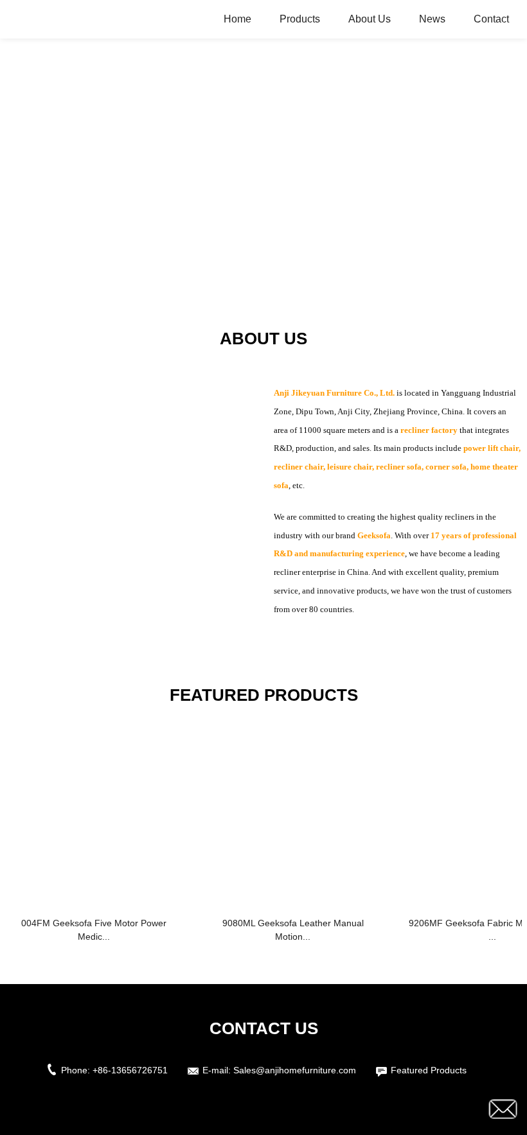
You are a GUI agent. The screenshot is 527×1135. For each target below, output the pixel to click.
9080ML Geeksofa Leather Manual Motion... (293, 930)
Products (300, 18)
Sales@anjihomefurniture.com (294, 1070)
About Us (369, 18)
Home (237, 18)
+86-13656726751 (130, 1070)
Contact (491, 18)
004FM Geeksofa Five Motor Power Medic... (93, 930)
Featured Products (429, 1070)
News (432, 18)
